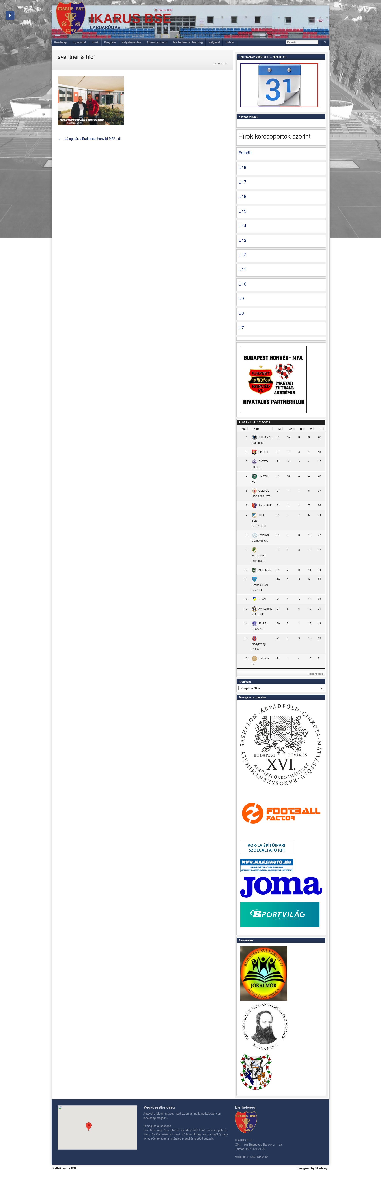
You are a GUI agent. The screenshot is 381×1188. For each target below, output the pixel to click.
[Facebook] (10, 15)
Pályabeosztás (131, 42)
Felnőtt (245, 152)
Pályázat (214, 42)
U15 (242, 211)
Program (110, 42)
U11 (242, 269)
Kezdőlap (60, 42)
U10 (242, 283)
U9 (241, 298)
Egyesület (79, 42)
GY (290, 429)
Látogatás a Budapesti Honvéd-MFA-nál (90, 138)
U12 (242, 254)
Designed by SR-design (313, 1168)
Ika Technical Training (188, 42)
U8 (241, 313)
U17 (242, 182)
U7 (241, 327)
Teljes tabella (315, 674)
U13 (242, 240)
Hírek (95, 42)
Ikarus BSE (130, 18)
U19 (242, 167)
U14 (242, 225)
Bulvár (229, 42)
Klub (256, 429)
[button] (89, 1126)
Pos (243, 429)
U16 (242, 196)
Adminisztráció (157, 42)
